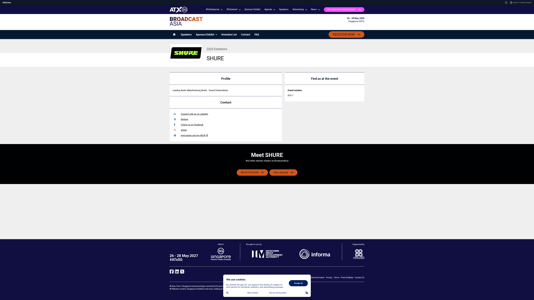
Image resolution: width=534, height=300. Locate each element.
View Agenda (281, 172)
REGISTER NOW (344, 34)
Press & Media (347, 277)
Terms (336, 277)
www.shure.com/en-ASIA (193, 135)
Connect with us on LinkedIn (194, 114)
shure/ (184, 130)
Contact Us (359, 277)
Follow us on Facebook (192, 124)
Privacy (329, 277)
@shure (184, 119)
